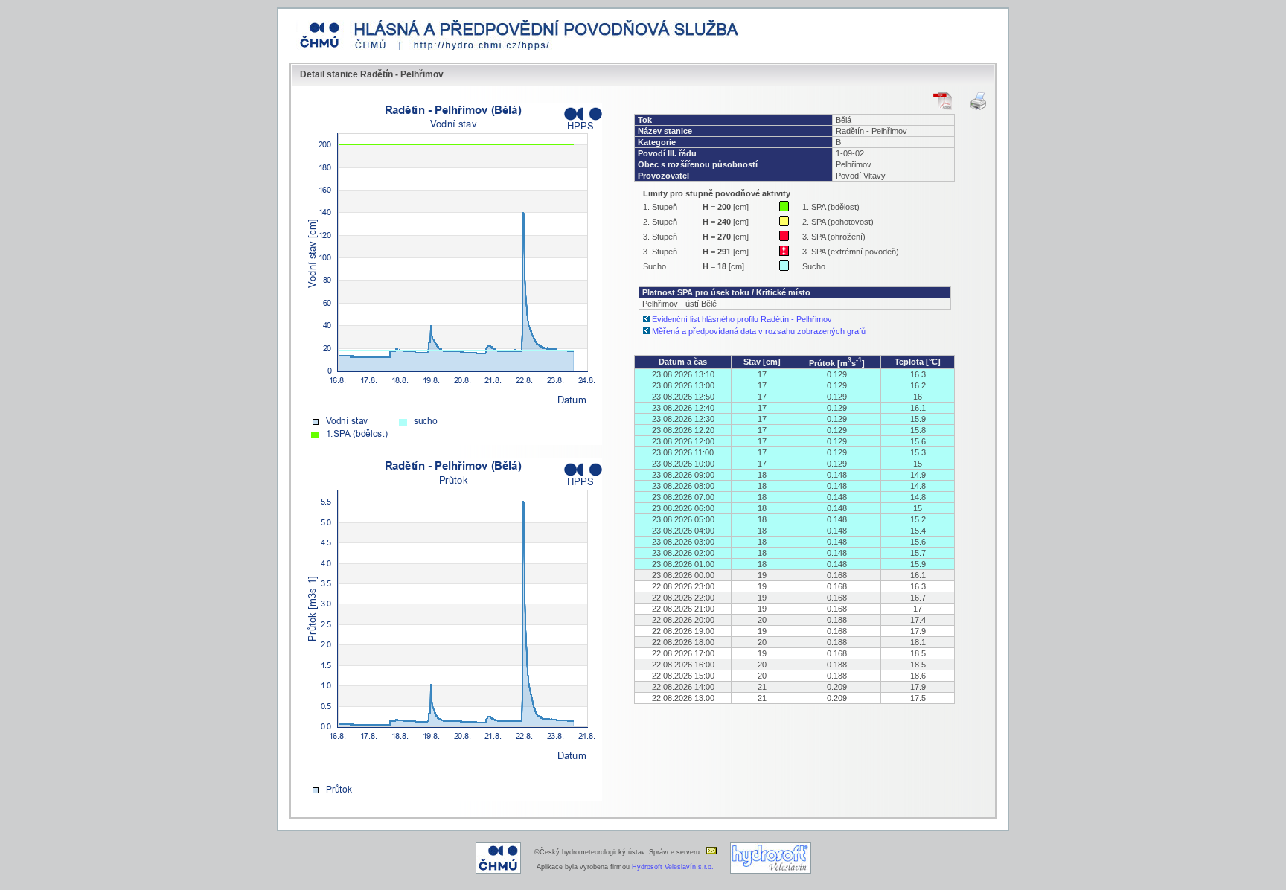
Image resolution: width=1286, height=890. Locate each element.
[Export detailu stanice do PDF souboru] (942, 101)
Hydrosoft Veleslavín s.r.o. (673, 867)
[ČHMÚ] (498, 871)
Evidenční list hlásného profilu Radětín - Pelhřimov (742, 319)
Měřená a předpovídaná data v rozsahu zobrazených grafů (759, 331)
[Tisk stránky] (978, 101)
